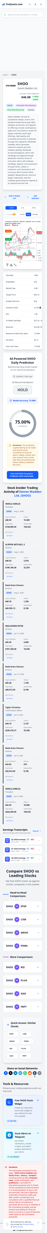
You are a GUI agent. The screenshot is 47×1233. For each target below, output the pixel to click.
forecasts (33, 1178)
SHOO (9, 511)
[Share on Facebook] (6, 1073)
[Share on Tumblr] (35, 1073)
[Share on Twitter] (11, 1073)
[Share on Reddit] (30, 1073)
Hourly (22, 214)
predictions (13, 1183)
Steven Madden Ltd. (27, 88)
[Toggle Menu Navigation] (41, 4)
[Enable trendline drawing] (15, 264)
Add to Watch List (14, 197)
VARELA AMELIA (12, 503)
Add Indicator (35, 197)
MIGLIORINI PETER (14, 626)
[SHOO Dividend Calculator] (40, 308)
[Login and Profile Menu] (35, 4)
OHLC (34, 208)
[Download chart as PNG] (11, 264)
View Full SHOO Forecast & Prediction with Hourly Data (21, 474)
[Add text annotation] (7, 264)
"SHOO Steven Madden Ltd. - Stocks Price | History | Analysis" (23, 1174)
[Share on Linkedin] (15, 1073)
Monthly (35, 214)
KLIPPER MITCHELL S (15, 544)
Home (5, 75)
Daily (28, 214)
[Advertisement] (23, 45)
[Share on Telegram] (20, 1073)
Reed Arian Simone (14, 585)
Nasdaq (31, 110)
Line (22, 208)
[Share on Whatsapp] (25, 1073)
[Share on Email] (39, 1073)
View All (35, 831)
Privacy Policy (28, 1224)
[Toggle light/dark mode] (30, 4)
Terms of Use (17, 1227)
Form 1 (10, 536)
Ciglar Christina (12, 707)
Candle (11, 208)
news (11, 1180)
